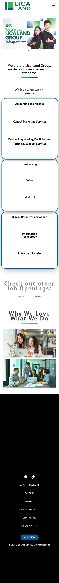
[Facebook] (26, 477)
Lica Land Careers (24, 544)
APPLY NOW (29, 537)
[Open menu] (53, 6)
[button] (6, 34)
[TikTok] (33, 477)
